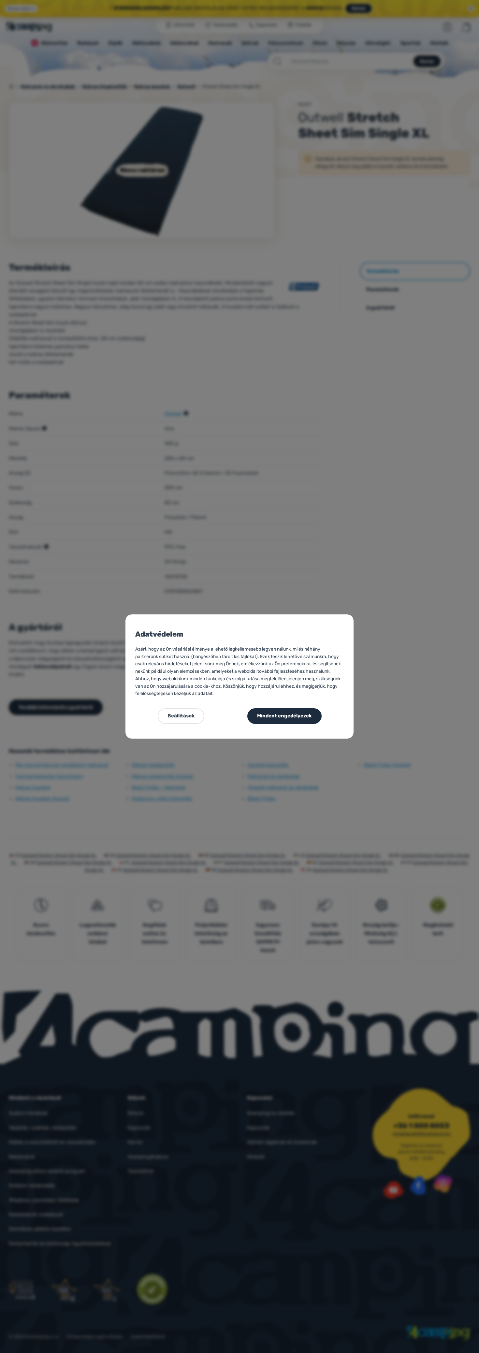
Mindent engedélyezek (284, 716)
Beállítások (181, 716)
